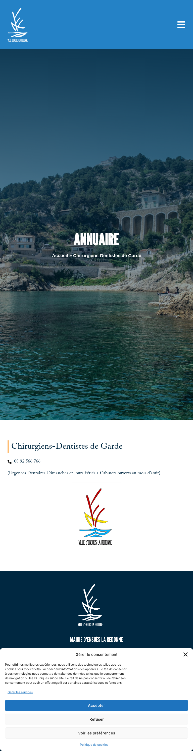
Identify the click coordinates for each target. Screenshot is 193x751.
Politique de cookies (94, 744)
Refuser (96, 719)
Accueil (60, 255)
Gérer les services (20, 692)
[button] (185, 654)
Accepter (96, 705)
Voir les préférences (96, 733)
